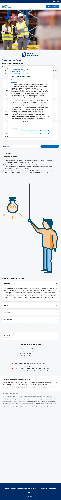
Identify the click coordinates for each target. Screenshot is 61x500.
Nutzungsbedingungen (22, 488)
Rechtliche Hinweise (32, 488)
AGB (39, 488)
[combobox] (20, 146)
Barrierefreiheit (44, 488)
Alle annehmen (44, 132)
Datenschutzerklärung (17, 80)
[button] (30, 284)
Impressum (7, 488)
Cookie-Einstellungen (17, 129)
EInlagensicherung (52, 488)
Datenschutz (13, 488)
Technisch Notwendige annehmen (29, 132)
